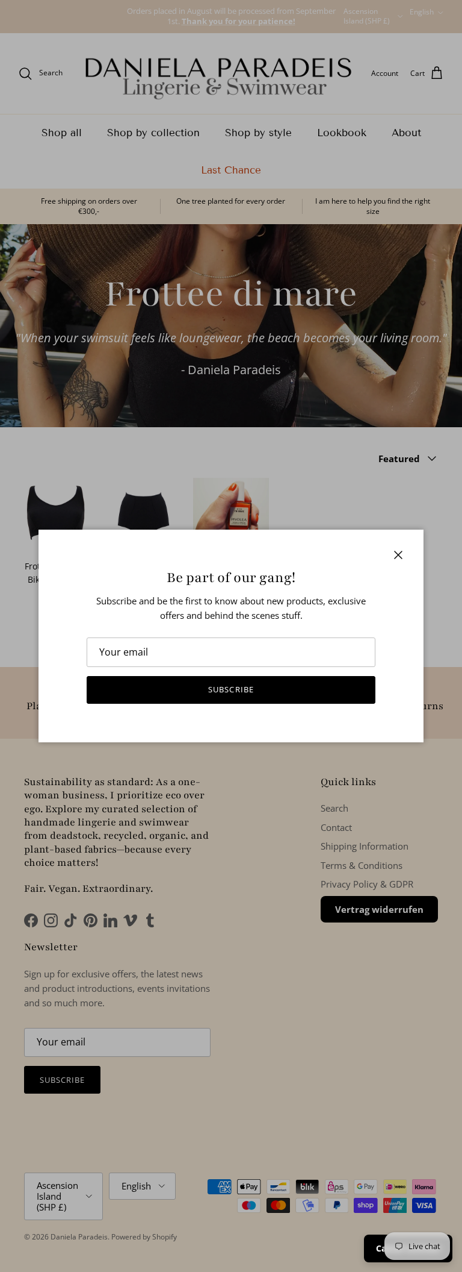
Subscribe (230, 689)
